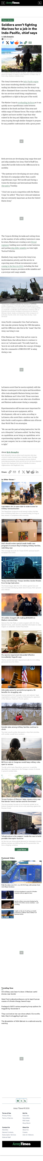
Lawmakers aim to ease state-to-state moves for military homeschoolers (19, 507)
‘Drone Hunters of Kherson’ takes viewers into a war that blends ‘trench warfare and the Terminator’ (20, 800)
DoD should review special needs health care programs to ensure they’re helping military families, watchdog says (21, 545)
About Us (26, 1130)
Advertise (5, 1130)
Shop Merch (26, 1123)
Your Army (8, 20)
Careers (25, 1132)
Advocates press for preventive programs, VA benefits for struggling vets (18, 691)
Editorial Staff (6, 1137)
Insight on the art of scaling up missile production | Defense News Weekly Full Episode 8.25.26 (25, 912)
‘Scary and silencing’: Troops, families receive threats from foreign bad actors (21, 581)
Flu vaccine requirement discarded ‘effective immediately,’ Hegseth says (17, 656)
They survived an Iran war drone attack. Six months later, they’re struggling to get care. (20, 1014)
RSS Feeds (26, 1120)
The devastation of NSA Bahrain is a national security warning (21, 1022)
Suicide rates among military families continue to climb (19, 728)
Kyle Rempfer (8, 37)
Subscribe (26, 1115)
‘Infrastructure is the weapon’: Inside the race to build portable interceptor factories (21, 837)
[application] (21, 872)
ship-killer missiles (18, 248)
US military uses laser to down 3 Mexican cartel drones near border (19, 992)
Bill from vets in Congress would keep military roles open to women (20, 763)
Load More (21, 849)
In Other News (7, 479)
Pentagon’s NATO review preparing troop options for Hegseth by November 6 (21, 1007)
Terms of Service (7, 1118)
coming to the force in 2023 (12, 266)
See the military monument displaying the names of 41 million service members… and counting (26, 902)
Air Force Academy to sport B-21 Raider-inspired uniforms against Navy (25, 892)
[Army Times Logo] (13, 3)
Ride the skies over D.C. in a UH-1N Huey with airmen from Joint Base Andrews (20, 886)
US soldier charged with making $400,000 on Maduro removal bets (18, 619)
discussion (5, 186)
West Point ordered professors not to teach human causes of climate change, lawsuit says (20, 1000)
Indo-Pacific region (30, 82)
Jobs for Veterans (28, 1135)
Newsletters (26, 1118)
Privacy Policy (6, 1115)
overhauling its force (26, 103)
